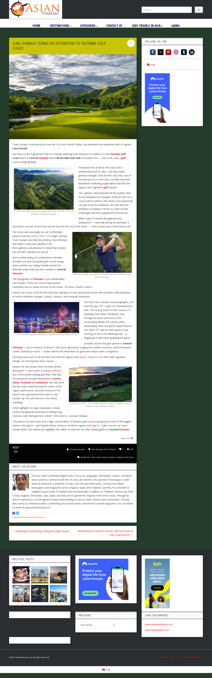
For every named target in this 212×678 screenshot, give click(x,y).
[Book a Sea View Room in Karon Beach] (58, 593)
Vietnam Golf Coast (124, 457)
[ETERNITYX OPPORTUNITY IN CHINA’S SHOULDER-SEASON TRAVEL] (39, 593)
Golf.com (56, 370)
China (15, 382)
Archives (165, 657)
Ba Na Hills (85, 457)
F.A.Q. (172, 657)
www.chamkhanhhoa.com (159, 624)
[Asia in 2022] (21, 574)
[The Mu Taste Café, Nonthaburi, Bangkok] (21, 593)
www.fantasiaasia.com (157, 630)
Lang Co (83, 357)
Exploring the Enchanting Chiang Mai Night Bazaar (40, 531)
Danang (99, 449)
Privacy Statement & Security (190, 657)
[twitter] (160, 51)
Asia (93, 449)
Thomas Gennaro (77, 449)
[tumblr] (183, 51)
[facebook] (152, 51)
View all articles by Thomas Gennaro (28, 517)
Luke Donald (101, 457)
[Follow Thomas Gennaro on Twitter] (17, 513)
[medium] (191, 51)
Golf (105, 449)
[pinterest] (168, 51)
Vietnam (17, 273)
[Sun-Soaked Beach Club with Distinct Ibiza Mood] (39, 574)
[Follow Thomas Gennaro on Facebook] (13, 513)
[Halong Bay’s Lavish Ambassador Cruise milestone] (58, 574)
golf (93, 457)
